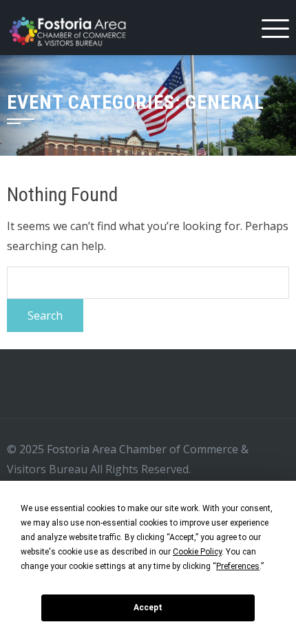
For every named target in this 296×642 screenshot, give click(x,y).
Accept (148, 607)
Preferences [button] (238, 566)
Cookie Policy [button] (197, 552)
